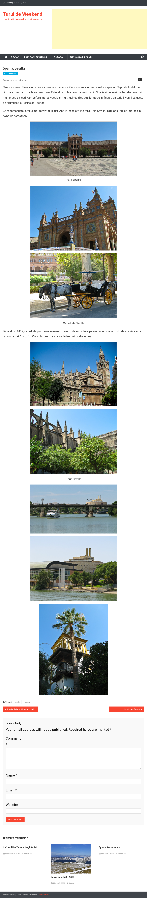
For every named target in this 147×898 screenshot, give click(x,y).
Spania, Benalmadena (109, 847)
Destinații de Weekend (35, 57)
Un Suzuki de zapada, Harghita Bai (20, 847)
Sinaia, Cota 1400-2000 (62, 877)
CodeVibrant (43, 895)
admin (24, 80)
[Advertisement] (99, 29)
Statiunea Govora (132, 709)
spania (27, 702)
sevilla (17, 702)
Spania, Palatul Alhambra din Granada (22, 709)
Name (11, 775)
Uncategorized (10, 73)
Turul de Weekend (22, 14)
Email (11, 790)
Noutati (15, 57)
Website (12, 805)
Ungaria (58, 57)
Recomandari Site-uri (81, 57)
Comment (13, 741)
